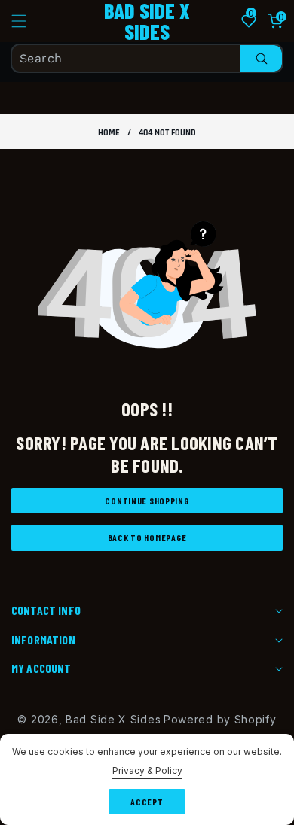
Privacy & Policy (147, 770)
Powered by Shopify (220, 719)
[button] (27, 21)
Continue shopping (146, 500)
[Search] (261, 58)
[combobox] (147, 58)
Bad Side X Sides (113, 719)
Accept (146, 801)
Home (109, 133)
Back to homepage (147, 537)
